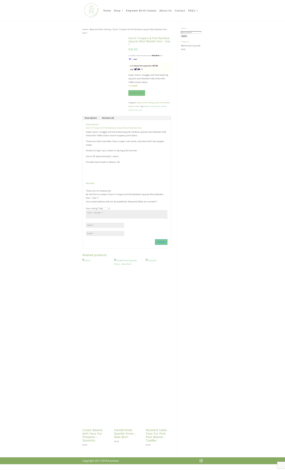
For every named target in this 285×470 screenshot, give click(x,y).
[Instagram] (201, 461)
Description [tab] (91, 117)
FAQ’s (191, 11)
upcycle (131, 110)
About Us (165, 11)
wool (140, 110)
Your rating (92, 208)
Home (107, 11)
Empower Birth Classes (141, 11)
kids (158, 106)
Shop (117, 11)
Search (184, 36)
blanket (147, 106)
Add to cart (137, 93)
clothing (153, 106)
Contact (180, 11)
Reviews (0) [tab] (108, 117)
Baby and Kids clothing (100, 29)
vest (136, 110)
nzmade (163, 106)
